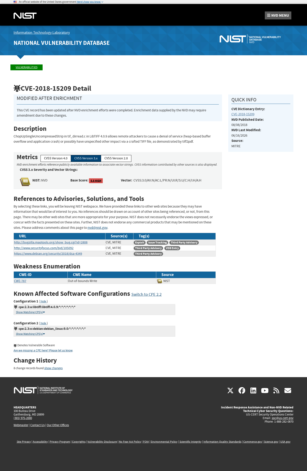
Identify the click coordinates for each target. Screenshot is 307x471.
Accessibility (40, 442)
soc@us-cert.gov (282, 418)
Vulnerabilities (26, 67)
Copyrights (79, 442)
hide (43, 302)
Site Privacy (24, 442)
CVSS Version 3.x (86, 158)
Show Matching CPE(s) (29, 312)
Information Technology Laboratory (42, 32)
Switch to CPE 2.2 (146, 294)
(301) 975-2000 (23, 418)
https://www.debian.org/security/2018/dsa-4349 (48, 254)
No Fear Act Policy (130, 442)
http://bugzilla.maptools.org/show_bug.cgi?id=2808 (51, 242)
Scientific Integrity (190, 442)
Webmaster (21, 425)
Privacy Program (60, 442)
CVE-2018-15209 (242, 114)
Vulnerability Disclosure (102, 442)
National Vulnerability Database (62, 43)
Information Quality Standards (222, 442)
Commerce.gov (252, 442)
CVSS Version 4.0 (55, 158)
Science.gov (271, 442)
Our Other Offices (58, 425)
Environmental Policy (164, 442)
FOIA (146, 442)
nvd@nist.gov (97, 227)
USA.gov (285, 442)
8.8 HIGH (96, 180)
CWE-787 (20, 281)
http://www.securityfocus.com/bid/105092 (44, 248)
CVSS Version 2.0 (116, 158)
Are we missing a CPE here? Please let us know (43, 351)
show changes (53, 368)
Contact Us (37, 425)
